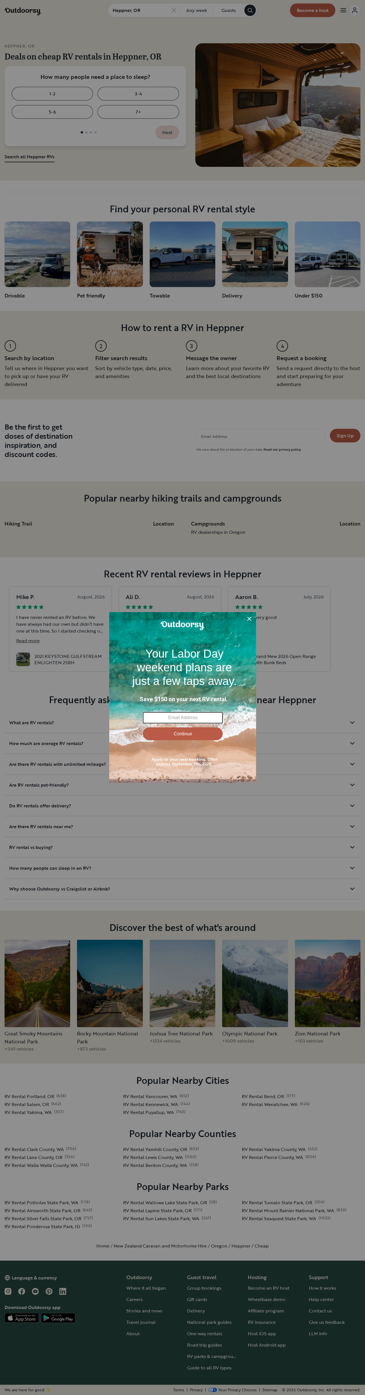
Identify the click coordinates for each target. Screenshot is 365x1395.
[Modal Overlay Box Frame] (182, 697)
